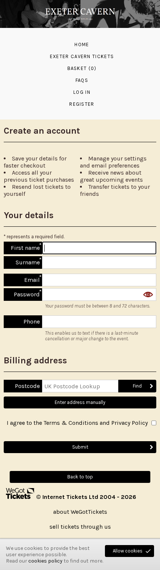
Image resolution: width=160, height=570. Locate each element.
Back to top (80, 477)
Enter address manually (80, 402)
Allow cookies (128, 551)
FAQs (82, 80)
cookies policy (45, 561)
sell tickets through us (80, 526)
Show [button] (147, 294)
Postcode (27, 385)
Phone (31, 321)
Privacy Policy (129, 422)
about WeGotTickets (80, 511)
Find (137, 386)
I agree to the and (77, 422)
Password (27, 294)
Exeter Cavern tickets (82, 56)
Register (81, 104)
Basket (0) (82, 68)
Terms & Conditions (71, 422)
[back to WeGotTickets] (21, 496)
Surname (28, 262)
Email (32, 279)
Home (81, 44)
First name (25, 247)
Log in (81, 92)
